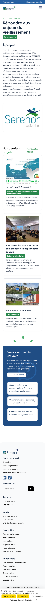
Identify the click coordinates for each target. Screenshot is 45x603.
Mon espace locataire (34, 2)
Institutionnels (9, 537)
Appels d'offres (9, 544)
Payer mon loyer (8, 2)
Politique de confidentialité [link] (21, 600)
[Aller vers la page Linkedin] (4, 477)
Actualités (7, 462)
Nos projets (7, 541)
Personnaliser (37, 596)
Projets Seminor (12, 19)
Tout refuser (23, 596)
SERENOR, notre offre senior (14, 472)
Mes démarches (9, 569)
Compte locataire (10, 576)
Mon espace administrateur (14, 562)
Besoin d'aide (8, 573)
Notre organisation (10, 465)
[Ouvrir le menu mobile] (40, 8)
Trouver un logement (11, 534)
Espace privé (8, 580)
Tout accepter (9, 596)
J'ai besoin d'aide (16, 375)
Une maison (8, 505)
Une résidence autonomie (13, 523)
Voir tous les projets (32, 150)
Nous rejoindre (9, 548)
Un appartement (10, 501)
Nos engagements (10, 469)
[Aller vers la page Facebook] (10, 477)
